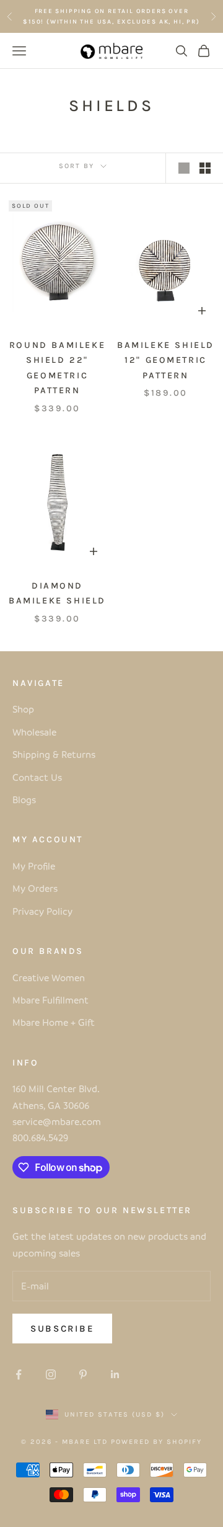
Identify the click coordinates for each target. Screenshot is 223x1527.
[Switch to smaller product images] (205, 168)
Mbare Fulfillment (50, 1000)
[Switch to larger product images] (184, 168)
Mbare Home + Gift (53, 1022)
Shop (23, 709)
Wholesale (34, 732)
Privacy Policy (42, 911)
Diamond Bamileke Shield (57, 593)
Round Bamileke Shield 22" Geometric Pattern (57, 368)
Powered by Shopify (156, 1442)
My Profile (33, 866)
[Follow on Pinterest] (83, 1374)
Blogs (24, 799)
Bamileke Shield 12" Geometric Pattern (165, 360)
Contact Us (37, 777)
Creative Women (48, 977)
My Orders (35, 888)
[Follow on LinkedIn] (115, 1374)
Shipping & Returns (53, 754)
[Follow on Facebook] (18, 1374)
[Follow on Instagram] (51, 1374)
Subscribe (62, 1328)
